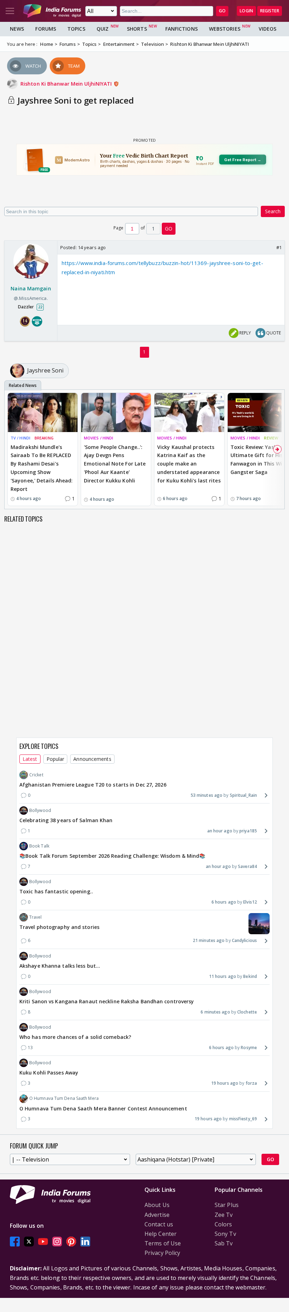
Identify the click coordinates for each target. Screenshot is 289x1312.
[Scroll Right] (277, 449)
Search (273, 211)
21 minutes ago (209, 940)
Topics (76, 28)
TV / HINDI (20, 438)
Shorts (137, 28)
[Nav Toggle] (10, 11)
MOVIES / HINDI (98, 438)
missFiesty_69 (243, 1119)
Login (246, 11)
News (17, 28)
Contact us (158, 1224)
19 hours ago (224, 1083)
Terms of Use (162, 1243)
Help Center (160, 1234)
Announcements (92, 759)
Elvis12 (250, 902)
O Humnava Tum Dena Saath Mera (64, 1098)
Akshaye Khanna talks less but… (59, 965)
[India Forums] (52, 10)
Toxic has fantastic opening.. (56, 891)
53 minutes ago (206, 795)
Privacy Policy (162, 1253)
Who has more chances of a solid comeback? (75, 1037)
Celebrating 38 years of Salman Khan (66, 820)
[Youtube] (43, 1241)
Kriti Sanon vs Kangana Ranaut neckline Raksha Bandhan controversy (106, 1001)
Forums (45, 28)
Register (269, 11)
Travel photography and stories (59, 927)
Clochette (247, 1012)
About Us (157, 1205)
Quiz (103, 28)
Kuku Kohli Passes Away (48, 1072)
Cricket (36, 775)
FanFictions (181, 28)
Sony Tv (225, 1234)
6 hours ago (223, 902)
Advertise (157, 1215)
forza (251, 1083)
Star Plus (227, 1205)
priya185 (248, 831)
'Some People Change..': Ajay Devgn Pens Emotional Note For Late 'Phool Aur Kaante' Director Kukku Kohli (115, 464)
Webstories (224, 28)
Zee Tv (224, 1215)
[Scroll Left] (11, 449)
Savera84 (247, 866)
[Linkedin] (85, 1241)
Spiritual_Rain (243, 795)
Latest (30, 759)
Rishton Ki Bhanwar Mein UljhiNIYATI (66, 83)
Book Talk (39, 846)
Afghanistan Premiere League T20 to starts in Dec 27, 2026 (92, 784)
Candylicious (244, 940)
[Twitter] (29, 1241)
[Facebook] (15, 1241)
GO (222, 11)
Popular (55, 759)
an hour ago (219, 831)
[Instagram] (57, 1241)
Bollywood (40, 810)
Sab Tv (224, 1243)
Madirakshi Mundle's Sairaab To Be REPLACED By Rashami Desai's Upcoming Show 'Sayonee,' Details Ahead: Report (42, 468)
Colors (223, 1224)
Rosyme (249, 1048)
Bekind (250, 976)
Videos (268, 28)
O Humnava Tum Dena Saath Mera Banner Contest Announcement (103, 1108)
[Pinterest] (71, 1241)
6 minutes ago (215, 1012)
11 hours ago (222, 976)
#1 (279, 247)
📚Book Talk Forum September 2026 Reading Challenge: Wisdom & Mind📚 (112, 855)
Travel (35, 917)
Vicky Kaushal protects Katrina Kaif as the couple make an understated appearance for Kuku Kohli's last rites (189, 464)
